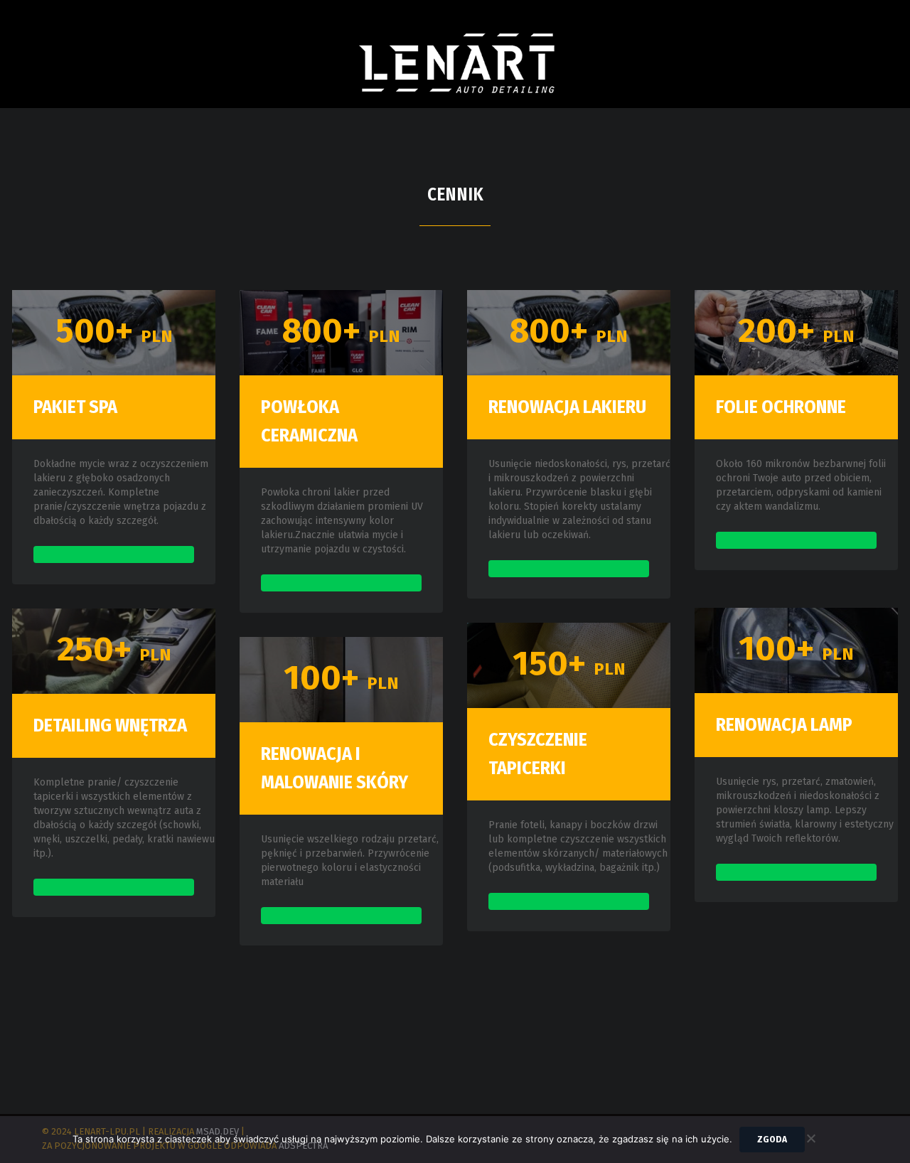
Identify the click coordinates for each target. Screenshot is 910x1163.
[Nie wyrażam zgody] (810, 1136)
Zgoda (772, 1139)
